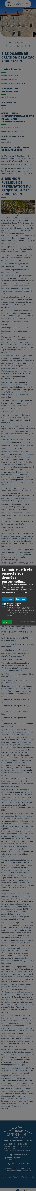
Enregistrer (7, 622)
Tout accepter (8, 599)
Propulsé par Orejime (28, 621)
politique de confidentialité (16, 592)
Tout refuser (20, 599)
